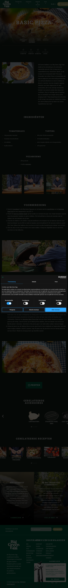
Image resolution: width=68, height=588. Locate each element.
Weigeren (12, 310)
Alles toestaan (56, 310)
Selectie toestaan (34, 310)
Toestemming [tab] (12, 281)
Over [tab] (56, 281)
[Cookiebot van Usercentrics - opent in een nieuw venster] (59, 277)
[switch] (25, 303)
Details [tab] (34, 281)
